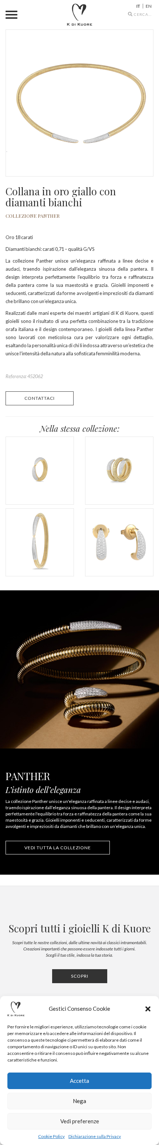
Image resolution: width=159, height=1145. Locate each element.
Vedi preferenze (79, 1121)
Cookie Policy (51, 1136)
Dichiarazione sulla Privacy (94, 1136)
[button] (148, 1009)
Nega (79, 1101)
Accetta (79, 1080)
